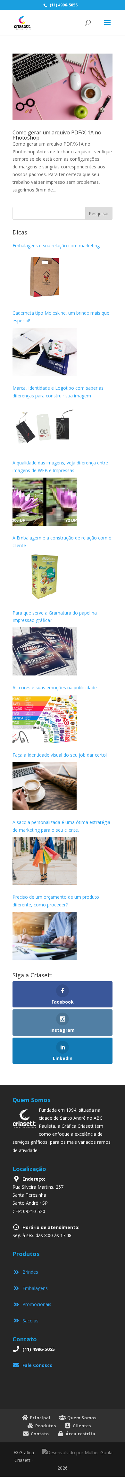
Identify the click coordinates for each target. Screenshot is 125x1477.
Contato (39, 1434)
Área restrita (80, 1434)
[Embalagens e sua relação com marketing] (45, 277)
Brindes (29, 1272)
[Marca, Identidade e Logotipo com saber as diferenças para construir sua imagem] (45, 427)
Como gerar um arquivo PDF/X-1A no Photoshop (57, 135)
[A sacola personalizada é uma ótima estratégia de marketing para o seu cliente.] (45, 861)
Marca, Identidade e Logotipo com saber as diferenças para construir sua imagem (58, 392)
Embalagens (34, 1288)
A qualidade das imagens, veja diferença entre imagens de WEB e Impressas (60, 466)
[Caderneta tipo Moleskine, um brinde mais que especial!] (45, 352)
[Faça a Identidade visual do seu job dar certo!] (45, 786)
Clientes (81, 1426)
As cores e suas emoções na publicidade (55, 687)
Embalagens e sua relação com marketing (56, 245)
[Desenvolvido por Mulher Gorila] (77, 1452)
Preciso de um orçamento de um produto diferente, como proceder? (56, 901)
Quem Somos (81, 1418)
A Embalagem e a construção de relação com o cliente (62, 541)
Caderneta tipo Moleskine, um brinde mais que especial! (61, 317)
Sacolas (29, 1321)
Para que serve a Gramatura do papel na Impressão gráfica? (55, 617)
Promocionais (35, 1304)
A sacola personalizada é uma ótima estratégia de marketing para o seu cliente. (61, 826)
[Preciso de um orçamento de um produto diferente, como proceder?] (45, 936)
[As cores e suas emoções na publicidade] (45, 719)
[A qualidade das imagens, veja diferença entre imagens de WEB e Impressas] (45, 502)
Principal (40, 1418)
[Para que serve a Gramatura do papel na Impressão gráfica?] (45, 651)
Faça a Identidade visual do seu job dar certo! (60, 755)
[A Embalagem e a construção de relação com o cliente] (45, 577)
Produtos (45, 1426)
